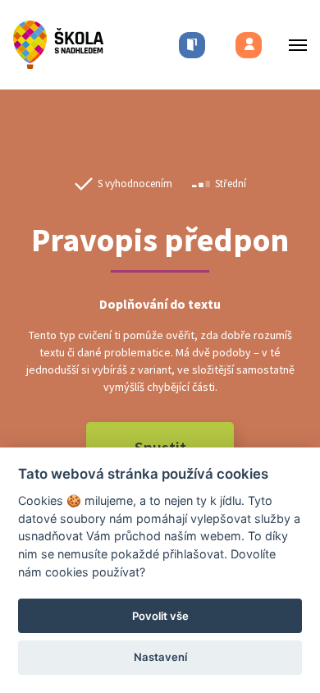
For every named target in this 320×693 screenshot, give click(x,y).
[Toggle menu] (293, 44)
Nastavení (160, 656)
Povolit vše (160, 615)
